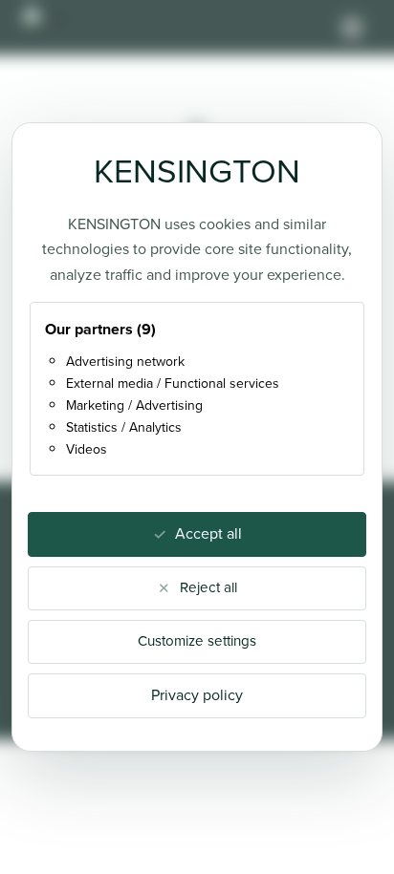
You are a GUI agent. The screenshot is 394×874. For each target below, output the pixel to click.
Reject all (208, 587)
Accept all (208, 533)
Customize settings (197, 640)
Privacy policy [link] (197, 695)
